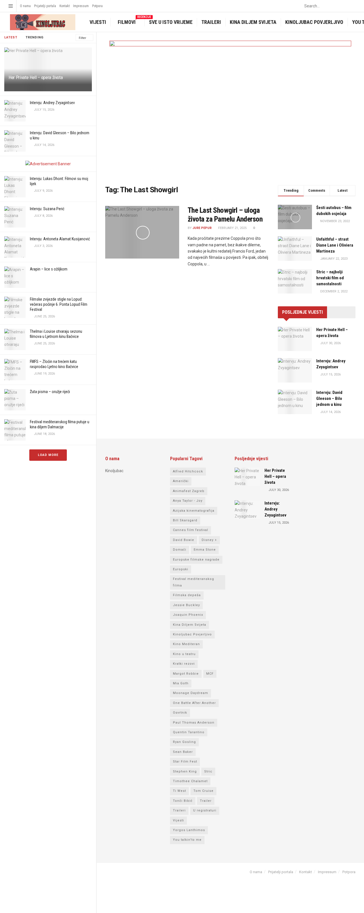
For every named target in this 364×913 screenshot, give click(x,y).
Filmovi (130, 21)
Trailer (206, 801)
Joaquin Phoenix (188, 615)
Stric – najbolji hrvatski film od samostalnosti (330, 277)
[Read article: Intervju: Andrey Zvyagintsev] (295, 370)
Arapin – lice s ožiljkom (48, 269)
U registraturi (204, 810)
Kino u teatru (184, 654)
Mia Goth (181, 683)
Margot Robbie (186, 674)
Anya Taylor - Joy (187, 501)
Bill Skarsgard (185, 520)
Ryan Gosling (184, 742)
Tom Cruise (203, 791)
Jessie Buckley (186, 605)
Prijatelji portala (45, 6)
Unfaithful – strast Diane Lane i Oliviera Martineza (334, 245)
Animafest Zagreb (188, 491)
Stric (208, 771)
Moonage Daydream (190, 693)
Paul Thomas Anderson (193, 722)
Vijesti (98, 22)
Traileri (211, 22)
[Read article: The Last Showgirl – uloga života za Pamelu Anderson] (142, 232)
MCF (210, 674)
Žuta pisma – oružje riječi (50, 391)
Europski (180, 569)
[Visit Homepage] (42, 22)
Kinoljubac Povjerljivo (314, 22)
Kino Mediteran (186, 644)
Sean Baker (183, 752)
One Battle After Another (194, 703)
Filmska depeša (187, 595)
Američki (181, 481)
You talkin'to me (187, 840)
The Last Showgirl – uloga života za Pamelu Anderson (225, 214)
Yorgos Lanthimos (189, 830)
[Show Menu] (11, 6)
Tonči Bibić (183, 801)
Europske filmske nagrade (196, 559)
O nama (25, 6)
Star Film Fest (185, 761)
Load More (48, 455)
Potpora (97, 6)
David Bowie (183, 540)
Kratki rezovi (184, 664)
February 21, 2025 (232, 228)
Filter (82, 38)
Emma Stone (205, 549)
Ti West (179, 791)
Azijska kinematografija (193, 511)
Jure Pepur (202, 228)
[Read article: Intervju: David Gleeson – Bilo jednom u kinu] (295, 402)
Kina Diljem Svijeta (253, 22)
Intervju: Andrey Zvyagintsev (52, 102)
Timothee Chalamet (190, 781)
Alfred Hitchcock (188, 471)
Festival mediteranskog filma (193, 582)
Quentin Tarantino (188, 732)
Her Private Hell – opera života (36, 77)
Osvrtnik (180, 712)
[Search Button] (352, 6)
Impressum (81, 6)
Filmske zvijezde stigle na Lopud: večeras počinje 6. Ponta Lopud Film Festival (58, 304)
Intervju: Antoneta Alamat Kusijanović (60, 239)
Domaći (179, 549)
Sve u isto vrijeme (171, 22)
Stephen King (185, 771)
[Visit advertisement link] (48, 163)
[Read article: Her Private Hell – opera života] (295, 339)
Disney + (209, 540)
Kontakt (64, 6)
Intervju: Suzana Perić (47, 208)
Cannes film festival (190, 530)
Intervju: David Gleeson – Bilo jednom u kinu (329, 398)
